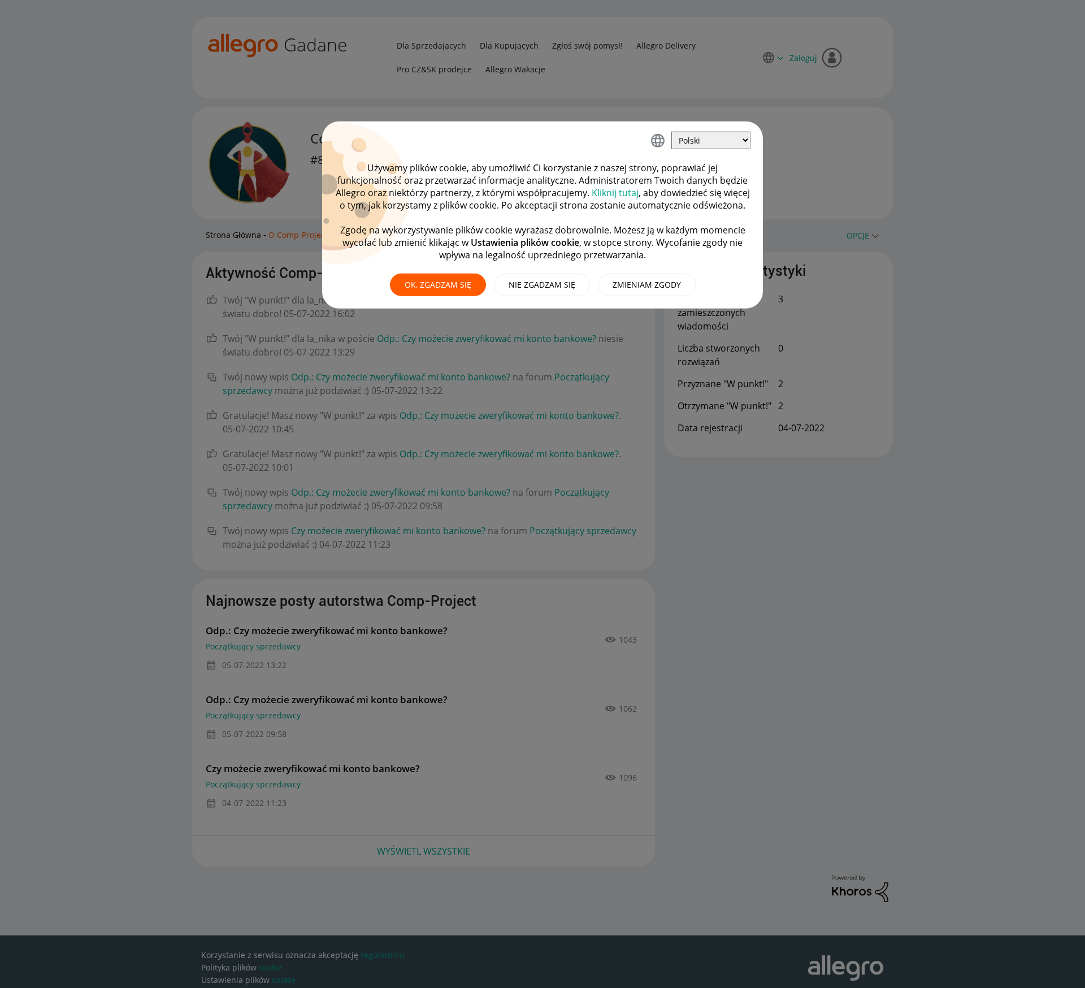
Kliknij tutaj (615, 193)
